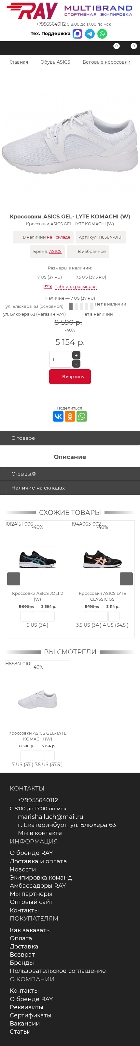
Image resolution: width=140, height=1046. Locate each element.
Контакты (24, 910)
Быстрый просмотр (25, 616)
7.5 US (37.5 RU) (91, 277)
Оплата (21, 938)
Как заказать (29, 930)
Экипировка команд (41, 877)
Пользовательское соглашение (58, 970)
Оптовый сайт (31, 902)
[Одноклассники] (70, 416)
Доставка (24, 946)
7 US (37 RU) (49, 277)
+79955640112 (50, 24)
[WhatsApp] (82, 416)
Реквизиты (26, 1007)
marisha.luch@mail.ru (50, 816)
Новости (23, 869)
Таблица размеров (76, 286)
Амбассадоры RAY (38, 885)
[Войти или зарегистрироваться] (96, 49)
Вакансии (25, 1023)
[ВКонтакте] (58, 416)
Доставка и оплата (38, 861)
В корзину (73, 376)
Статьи (20, 1031)
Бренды (22, 962)
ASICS (55, 251)
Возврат (22, 954)
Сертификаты (30, 1015)
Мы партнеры (31, 893)
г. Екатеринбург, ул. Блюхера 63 (67, 825)
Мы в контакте (40, 833)
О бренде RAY (31, 852)
